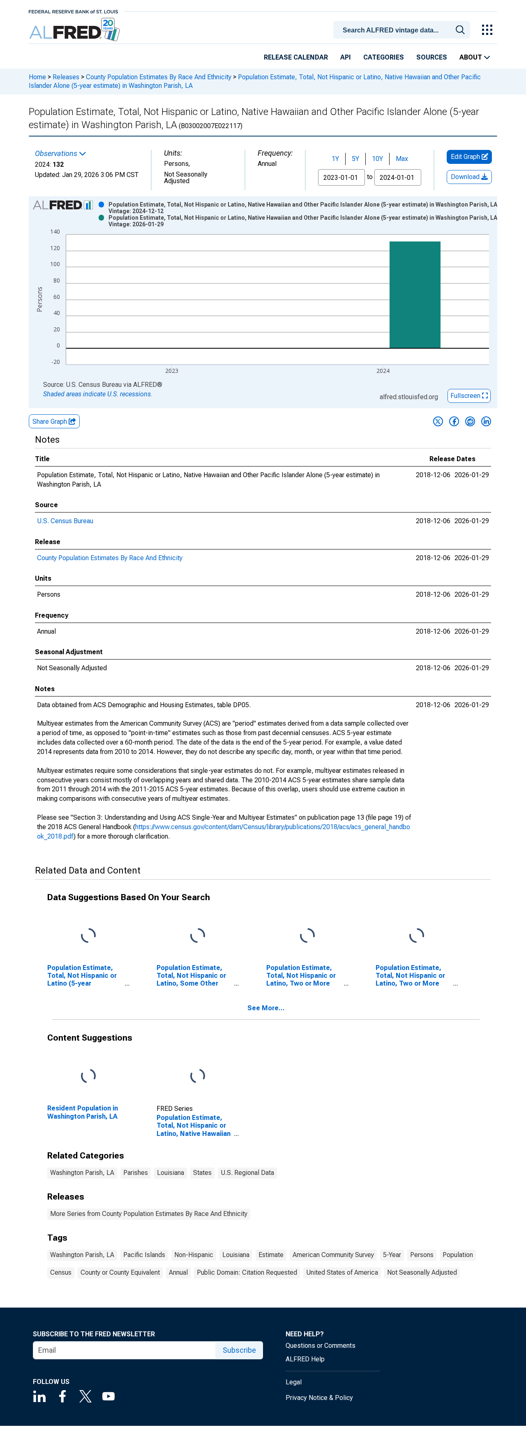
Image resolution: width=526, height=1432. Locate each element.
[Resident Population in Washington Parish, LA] (88, 1076)
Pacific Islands (144, 1255)
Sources (431, 57)
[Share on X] (438, 421)
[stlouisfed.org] (73, 11)
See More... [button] (266, 1008)
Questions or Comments (320, 1345)
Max (402, 159)
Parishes (135, 1173)
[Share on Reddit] (470, 421)
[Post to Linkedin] (486, 421)
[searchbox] (403, 30)
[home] (75, 30)
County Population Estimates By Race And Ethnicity (158, 77)
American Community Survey (333, 1255)
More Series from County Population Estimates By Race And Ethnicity (148, 1214)
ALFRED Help (305, 1359)
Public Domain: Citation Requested (247, 1272)
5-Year (392, 1255)
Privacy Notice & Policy (319, 1398)
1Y (335, 159)
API (345, 57)
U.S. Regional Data (247, 1173)
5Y (355, 159)
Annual (178, 1272)
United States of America (342, 1272)
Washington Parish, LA (82, 1173)
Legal (294, 1382)
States (202, 1173)
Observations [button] (57, 153)
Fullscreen (466, 396)
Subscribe (239, 1350)
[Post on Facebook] (454, 421)
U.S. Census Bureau (65, 521)
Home (37, 77)
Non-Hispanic (193, 1255)
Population (458, 1255)
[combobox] (403, 29)
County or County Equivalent (120, 1272)
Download (466, 177)
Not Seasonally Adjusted (422, 1272)
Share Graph (50, 421)
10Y (377, 159)
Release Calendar (296, 57)
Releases (66, 77)
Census (61, 1272)
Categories (383, 57)
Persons (422, 1255)
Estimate (271, 1255)
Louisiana (170, 1173)
